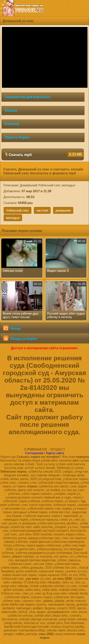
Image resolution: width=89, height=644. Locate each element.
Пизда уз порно (23, 339)
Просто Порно (17, 137)
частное (42, 210)
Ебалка (11, 110)
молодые (13, 218)
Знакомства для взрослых (28, 97)
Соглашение (34, 453)
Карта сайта (55, 453)
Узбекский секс (17, 210)
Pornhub (12, 124)
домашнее (63, 210)
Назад (15, 328)
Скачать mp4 (45, 154)
